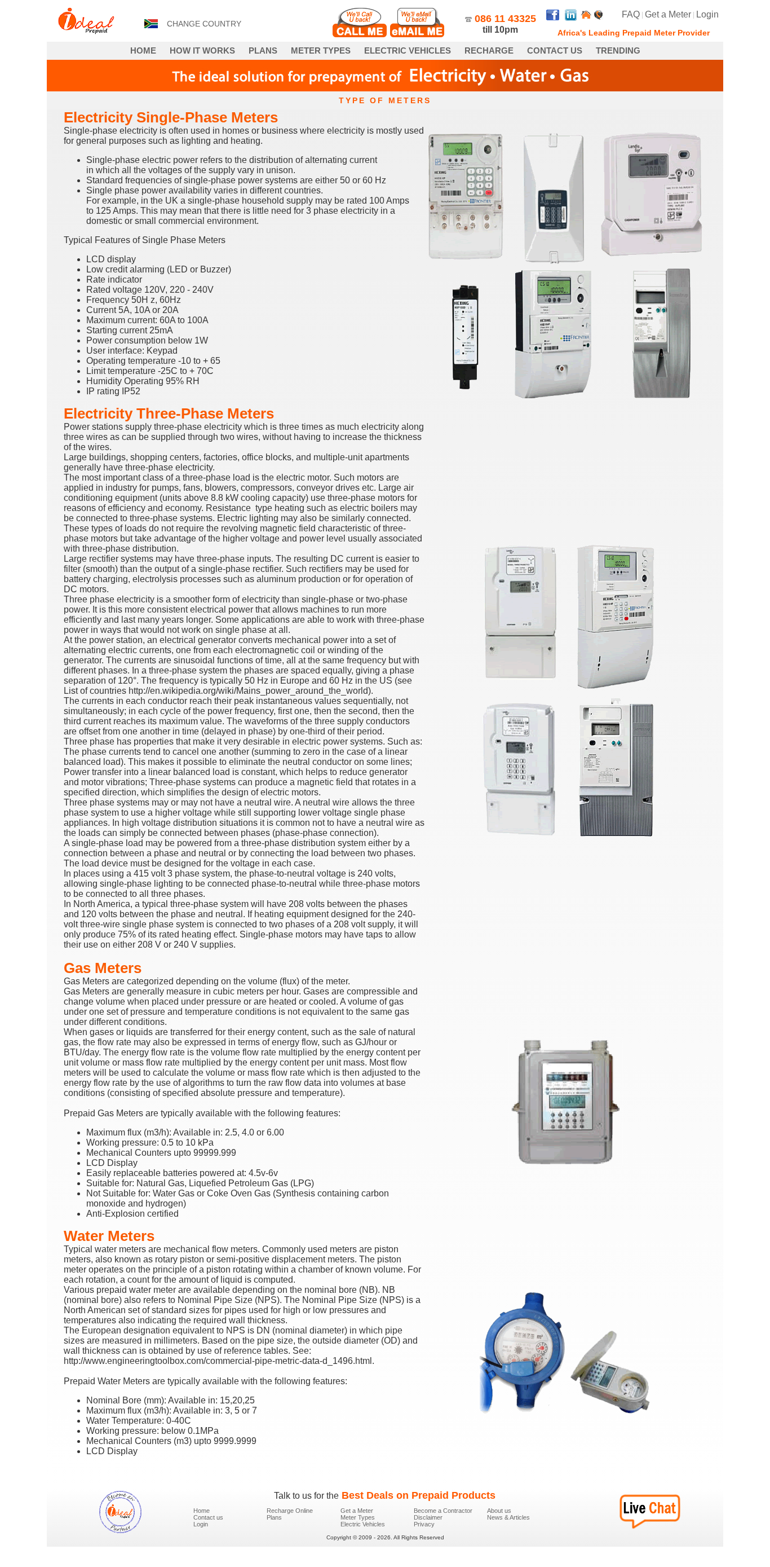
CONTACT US (554, 50)
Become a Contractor (443, 1510)
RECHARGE (489, 50)
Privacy (424, 1524)
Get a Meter (668, 14)
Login (707, 14)
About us (499, 1510)
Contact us (208, 1517)
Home (201, 1510)
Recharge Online (290, 1510)
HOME (143, 50)
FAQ (631, 14)
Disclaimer (428, 1517)
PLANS (263, 50)
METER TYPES (321, 50)
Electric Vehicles (362, 1524)
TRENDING (618, 50)
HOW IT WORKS (202, 50)
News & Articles (508, 1517)
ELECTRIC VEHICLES (407, 50)
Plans (274, 1517)
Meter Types (357, 1517)
